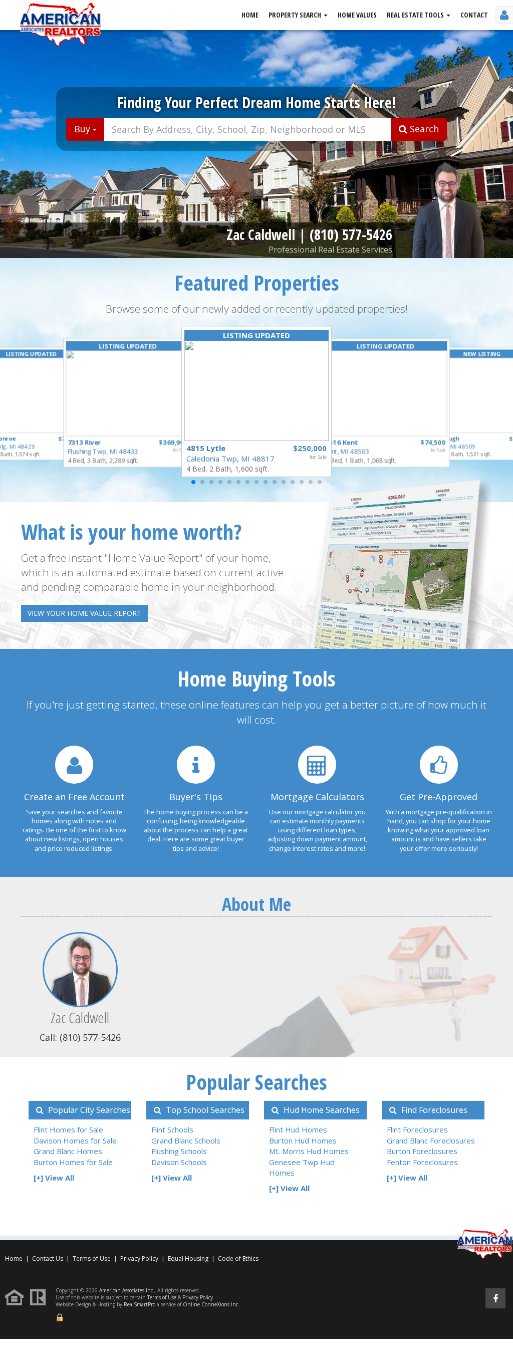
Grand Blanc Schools (185, 1140)
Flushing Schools (179, 1151)
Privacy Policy (139, 1258)
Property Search (296, 15)
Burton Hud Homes (303, 1140)
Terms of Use (92, 1258)
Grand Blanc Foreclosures (431, 1140)
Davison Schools (179, 1162)
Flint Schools (172, 1129)
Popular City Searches (88, 1109)
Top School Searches (204, 1109)
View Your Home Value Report (84, 613)
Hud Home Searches (321, 1109)
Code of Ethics (238, 1258)
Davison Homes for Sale (75, 1140)
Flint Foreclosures (417, 1129)
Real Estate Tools (416, 15)
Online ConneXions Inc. (211, 1304)
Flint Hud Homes (298, 1129)
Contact (474, 15)
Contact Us (47, 1258)
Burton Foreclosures (422, 1151)
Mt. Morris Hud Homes (309, 1151)
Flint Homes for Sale (68, 1129)
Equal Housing (189, 1258)
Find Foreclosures (433, 1109)
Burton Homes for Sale (73, 1162)
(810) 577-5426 (351, 234)
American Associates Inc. (126, 1290)
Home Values (357, 15)
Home (250, 15)
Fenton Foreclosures (422, 1162)
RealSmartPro (139, 1304)
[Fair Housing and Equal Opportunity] (17, 1296)
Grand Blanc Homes (68, 1151)
